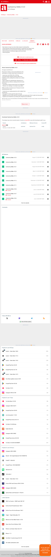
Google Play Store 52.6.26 (11, 383)
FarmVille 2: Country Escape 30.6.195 (14, 538)
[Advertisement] (25, 28)
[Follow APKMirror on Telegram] (31, 318)
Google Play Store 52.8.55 (11, 410)
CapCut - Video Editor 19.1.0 (12, 355)
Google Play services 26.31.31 (12, 419)
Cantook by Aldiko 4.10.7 (11, 193)
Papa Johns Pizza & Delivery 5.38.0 (13, 524)
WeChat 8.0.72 (9, 469)
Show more (25, 104)
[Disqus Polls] (25, 226)
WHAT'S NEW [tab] (4, 40)
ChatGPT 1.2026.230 (10, 460)
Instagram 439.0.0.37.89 (11, 392)
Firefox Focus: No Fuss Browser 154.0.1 (14, 510)
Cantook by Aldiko (11, 14)
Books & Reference (6, 44)
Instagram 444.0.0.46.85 (11, 488)
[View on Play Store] (43, 44)
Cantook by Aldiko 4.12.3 (11, 157)
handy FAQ (27, 120)
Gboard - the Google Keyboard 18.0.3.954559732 (16, 455)
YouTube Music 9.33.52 (11, 401)
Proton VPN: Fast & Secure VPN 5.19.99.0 (15, 483)
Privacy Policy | (18, 554)
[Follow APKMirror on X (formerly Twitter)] (7, 318)
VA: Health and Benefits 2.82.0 (12, 542)
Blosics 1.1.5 (8, 533)
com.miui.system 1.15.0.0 (11, 415)
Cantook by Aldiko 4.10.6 (11, 198)
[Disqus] (25, 260)
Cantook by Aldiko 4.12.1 (11, 166)
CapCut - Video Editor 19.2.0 (12, 478)
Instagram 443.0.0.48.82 (11, 433)
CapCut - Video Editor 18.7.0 (12, 374)
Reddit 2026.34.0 (9, 428)
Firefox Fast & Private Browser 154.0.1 (14, 505)
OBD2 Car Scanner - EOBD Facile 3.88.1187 (15, 501)
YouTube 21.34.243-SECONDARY (13, 442)
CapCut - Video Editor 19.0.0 (12, 360)
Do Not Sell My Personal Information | (29, 554)
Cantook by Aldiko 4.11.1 (11, 185)
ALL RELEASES (25, 40)
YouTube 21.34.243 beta (11, 424)
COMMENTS (32, 40)
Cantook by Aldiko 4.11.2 (11, 180)
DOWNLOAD (18, 40)
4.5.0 (5, 125)
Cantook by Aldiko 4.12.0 (11, 171)
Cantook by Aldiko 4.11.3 (11, 176)
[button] (38, 44)
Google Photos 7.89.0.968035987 (13, 465)
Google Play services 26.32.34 (12, 438)
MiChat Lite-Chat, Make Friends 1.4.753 (14, 519)
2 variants (9, 190)
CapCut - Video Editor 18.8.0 (12, 351)
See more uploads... (25, 202)
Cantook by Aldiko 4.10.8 (11, 189)
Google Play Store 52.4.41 (11, 365)
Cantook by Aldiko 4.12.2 (11, 162)
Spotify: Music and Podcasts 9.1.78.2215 (14, 492)
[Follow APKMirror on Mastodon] (19, 318)
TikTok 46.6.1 (8, 474)
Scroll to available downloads (26, 60)
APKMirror (5, 1)
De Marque (12, 9)
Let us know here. (28, 553)
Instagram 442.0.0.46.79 (11, 405)
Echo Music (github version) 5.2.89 (13, 378)
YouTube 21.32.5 (9, 388)
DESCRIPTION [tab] (11, 40)
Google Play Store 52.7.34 (11, 369)
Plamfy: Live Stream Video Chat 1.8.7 (14, 528)
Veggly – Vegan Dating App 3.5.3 (13, 515)
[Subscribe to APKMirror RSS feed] (44, 318)
